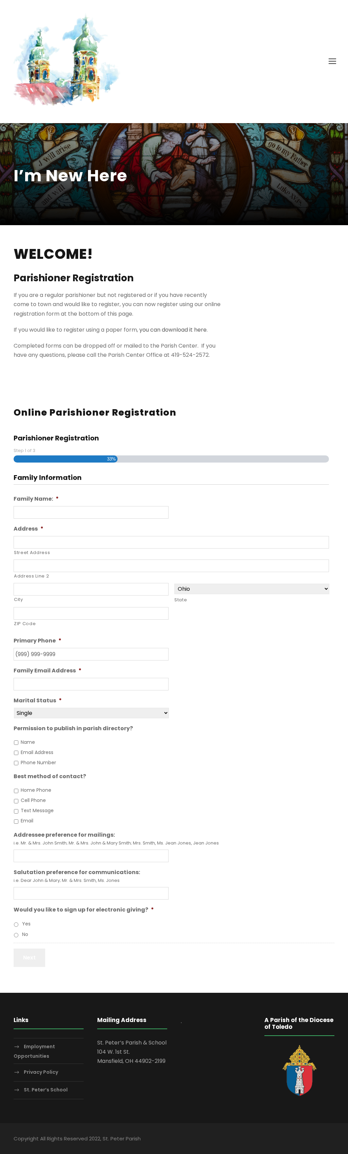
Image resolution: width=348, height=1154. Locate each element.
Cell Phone (33, 800)
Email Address (37, 752)
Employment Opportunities (34, 1051)
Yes (26, 923)
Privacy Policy (41, 1072)
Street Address (32, 552)
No (25, 934)
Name (28, 742)
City (18, 599)
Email (27, 820)
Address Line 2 (31, 576)
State (180, 600)
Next (29, 957)
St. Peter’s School (46, 1089)
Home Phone (36, 790)
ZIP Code (25, 623)
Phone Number (38, 762)
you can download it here (173, 330)
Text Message (37, 810)
